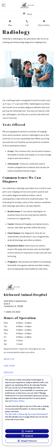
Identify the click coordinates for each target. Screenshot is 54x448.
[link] (27, 5)
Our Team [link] (9, 365)
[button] (4, 5)
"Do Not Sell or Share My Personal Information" (26, 414)
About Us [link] (9, 359)
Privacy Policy (18, 401)
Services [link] (8, 372)
